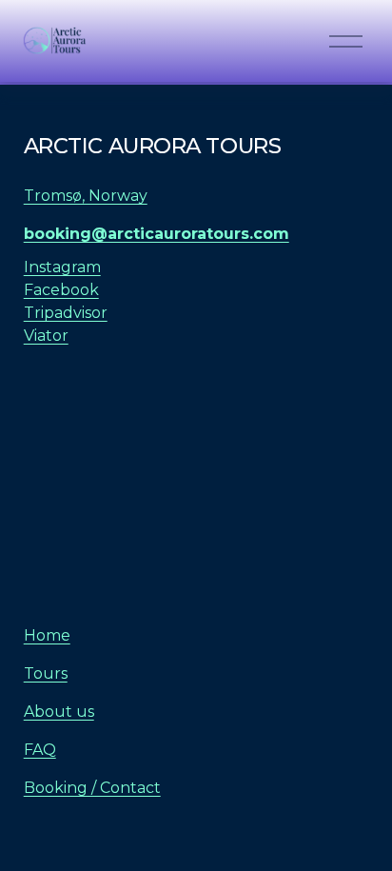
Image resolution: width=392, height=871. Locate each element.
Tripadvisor (66, 313)
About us (59, 712)
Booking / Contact (92, 788)
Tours (46, 673)
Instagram (62, 267)
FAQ (40, 750)
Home (47, 635)
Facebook (61, 290)
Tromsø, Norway (85, 196)
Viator (46, 336)
